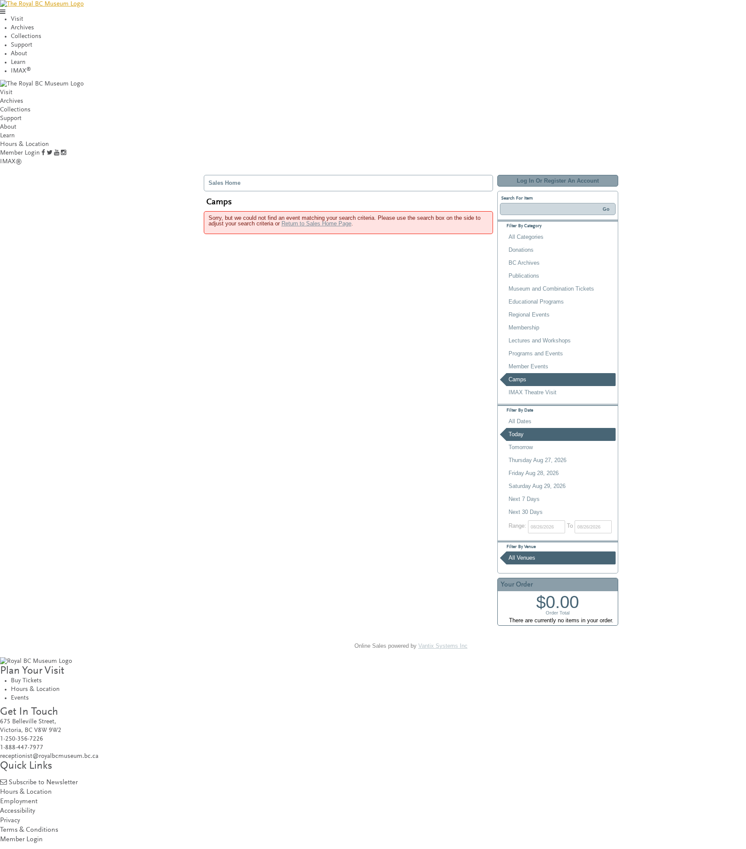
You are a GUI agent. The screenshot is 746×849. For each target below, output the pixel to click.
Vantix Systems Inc (443, 646)
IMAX (21, 71)
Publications (524, 275)
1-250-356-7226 (21, 739)
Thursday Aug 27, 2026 (537, 460)
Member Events (528, 366)
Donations (521, 250)
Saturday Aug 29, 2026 (537, 486)
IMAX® (11, 161)
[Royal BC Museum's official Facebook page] (43, 153)
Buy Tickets (26, 681)
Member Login (20, 153)
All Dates (520, 421)
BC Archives (524, 263)
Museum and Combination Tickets (551, 288)
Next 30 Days (526, 512)
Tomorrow (521, 447)
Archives (22, 28)
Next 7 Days (524, 499)
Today (516, 434)
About (19, 54)
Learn (18, 62)
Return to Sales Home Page (316, 223)
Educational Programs (536, 301)
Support (21, 45)
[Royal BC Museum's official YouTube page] (56, 153)
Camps (517, 379)
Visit (17, 19)
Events (20, 698)
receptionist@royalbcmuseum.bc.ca (49, 756)
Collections (26, 36)
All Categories (526, 237)
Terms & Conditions (29, 830)
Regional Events (529, 314)
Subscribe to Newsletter (43, 782)
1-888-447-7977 (21, 747)
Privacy (10, 820)
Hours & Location (24, 144)
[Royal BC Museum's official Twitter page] (49, 153)
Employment (19, 801)
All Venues (522, 557)
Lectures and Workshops (540, 340)
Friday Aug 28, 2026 (534, 473)
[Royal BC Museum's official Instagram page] (63, 153)
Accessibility (17, 811)
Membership (524, 327)
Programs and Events (536, 353)
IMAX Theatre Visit (532, 392)
